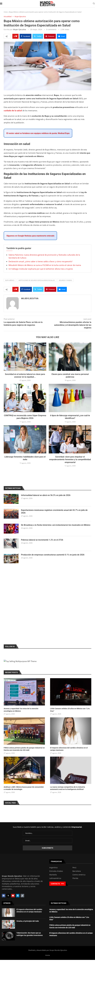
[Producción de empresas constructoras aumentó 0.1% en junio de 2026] (11, 558)
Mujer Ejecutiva (19, 29)
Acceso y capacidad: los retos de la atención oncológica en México (21, 710)
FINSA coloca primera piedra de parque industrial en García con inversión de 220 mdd (24, 749)
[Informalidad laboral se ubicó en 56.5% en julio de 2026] (11, 499)
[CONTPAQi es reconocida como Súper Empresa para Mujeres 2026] (25, 398)
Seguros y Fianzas (65, 280)
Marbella (53, 875)
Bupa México (9, 280)
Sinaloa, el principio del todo (27, 921)
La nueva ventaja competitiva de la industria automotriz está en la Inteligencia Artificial (67, 788)
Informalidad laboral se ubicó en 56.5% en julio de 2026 (45, 495)
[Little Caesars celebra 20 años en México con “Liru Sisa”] (70, 691)
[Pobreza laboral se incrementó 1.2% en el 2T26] (11, 543)
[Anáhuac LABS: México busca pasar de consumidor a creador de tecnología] (24, 770)
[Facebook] (3, 895)
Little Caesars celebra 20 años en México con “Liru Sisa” (70, 710)
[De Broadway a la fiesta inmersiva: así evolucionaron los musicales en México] (11, 529)
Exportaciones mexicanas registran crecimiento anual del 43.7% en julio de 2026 (54, 511)
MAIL (62, 883)
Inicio (6, 12)
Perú (74, 867)
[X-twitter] (8, 895)
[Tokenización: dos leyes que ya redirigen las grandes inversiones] (8, 936)
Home (47, 955)
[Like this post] (16, 36)
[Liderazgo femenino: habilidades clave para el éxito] (25, 439)
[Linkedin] (17, 895)
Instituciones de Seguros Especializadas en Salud (37, 280)
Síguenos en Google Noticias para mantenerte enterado (30, 236)
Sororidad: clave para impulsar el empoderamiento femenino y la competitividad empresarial (70, 459)
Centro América (78, 875)
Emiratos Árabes (56, 871)
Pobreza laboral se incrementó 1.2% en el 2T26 (42, 540)
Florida (75, 878)
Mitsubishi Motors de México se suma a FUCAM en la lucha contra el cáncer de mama (45, 265)
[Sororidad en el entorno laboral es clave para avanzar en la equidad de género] (25, 357)
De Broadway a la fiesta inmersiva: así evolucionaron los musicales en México (55, 525)
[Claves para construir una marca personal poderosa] (70, 357)
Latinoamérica (55, 878)
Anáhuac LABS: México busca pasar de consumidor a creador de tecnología (24, 788)
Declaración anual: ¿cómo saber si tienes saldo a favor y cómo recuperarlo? (40, 261)
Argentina (53, 867)
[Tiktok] (22, 895)
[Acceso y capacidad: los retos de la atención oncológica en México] (24, 691)
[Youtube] (13, 895)
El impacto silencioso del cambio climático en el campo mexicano (69, 749)
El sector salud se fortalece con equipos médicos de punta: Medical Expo (38, 133)
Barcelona (76, 871)
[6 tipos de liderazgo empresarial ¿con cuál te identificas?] (70, 398)
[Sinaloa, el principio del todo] (8, 924)
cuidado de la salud (13, 110)
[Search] (94, 4)
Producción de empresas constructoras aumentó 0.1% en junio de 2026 (52, 555)
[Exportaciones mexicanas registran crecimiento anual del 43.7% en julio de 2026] (11, 514)
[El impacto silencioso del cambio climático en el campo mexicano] (70, 731)
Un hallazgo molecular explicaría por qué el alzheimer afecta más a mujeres (41, 269)
